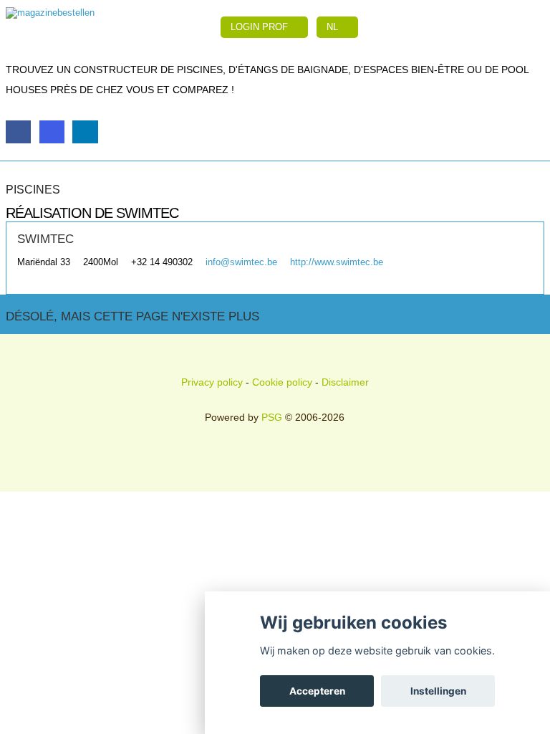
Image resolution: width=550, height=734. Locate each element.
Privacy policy (212, 382)
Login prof (261, 27)
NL (334, 27)
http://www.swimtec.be (336, 262)
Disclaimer (345, 382)
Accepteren (317, 691)
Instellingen (438, 691)
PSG (271, 417)
